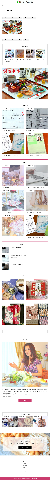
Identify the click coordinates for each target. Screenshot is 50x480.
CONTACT (25, 465)
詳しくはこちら (25, 447)
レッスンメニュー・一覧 (26, 470)
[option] (10, 421)
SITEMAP (24, 467)
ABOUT (25, 400)
